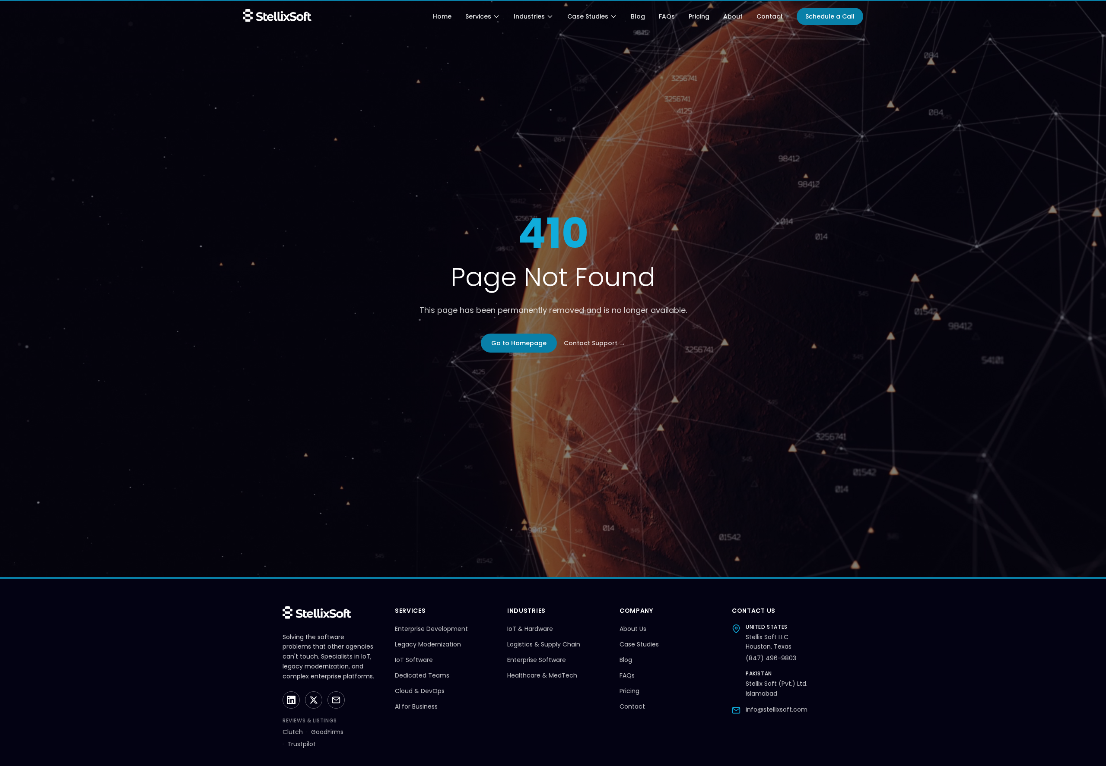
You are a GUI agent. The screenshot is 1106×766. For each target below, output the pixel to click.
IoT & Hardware (530, 628)
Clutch (293, 732)
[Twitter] (313, 700)
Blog (638, 16)
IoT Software (414, 660)
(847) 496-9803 (771, 658)
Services (478, 16)
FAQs (667, 16)
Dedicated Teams (422, 675)
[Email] (336, 700)
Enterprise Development (431, 628)
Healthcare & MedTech (542, 675)
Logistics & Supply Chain (543, 644)
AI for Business (416, 706)
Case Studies (587, 16)
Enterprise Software (536, 660)
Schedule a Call (830, 16)
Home (442, 16)
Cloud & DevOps (420, 691)
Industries (529, 16)
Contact (769, 16)
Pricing (699, 16)
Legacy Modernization (428, 644)
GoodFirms (327, 732)
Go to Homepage (519, 343)
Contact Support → (594, 343)
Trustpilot (301, 744)
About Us (633, 628)
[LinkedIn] (291, 700)
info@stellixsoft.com (776, 709)
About (733, 16)
